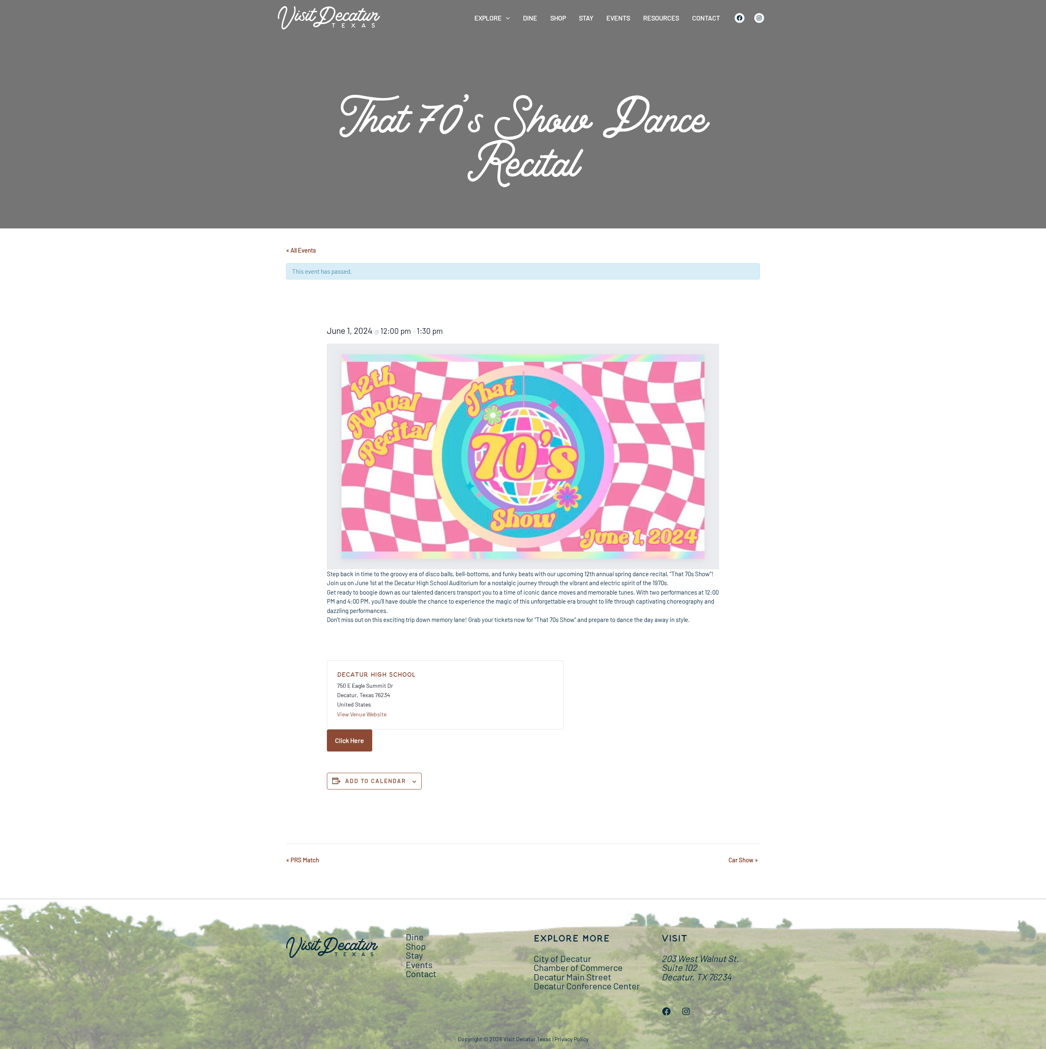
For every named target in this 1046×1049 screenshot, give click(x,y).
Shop (558, 18)
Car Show (743, 859)
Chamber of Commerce (578, 967)
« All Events (301, 250)
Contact (706, 18)
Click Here (349, 740)
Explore (488, 18)
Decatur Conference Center (587, 985)
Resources (661, 18)
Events (618, 18)
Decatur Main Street (572, 976)
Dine (530, 18)
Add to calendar (375, 780)
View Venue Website (362, 714)
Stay (586, 18)
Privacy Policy (571, 1039)
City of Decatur (562, 958)
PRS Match (302, 859)
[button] (506, 18)
